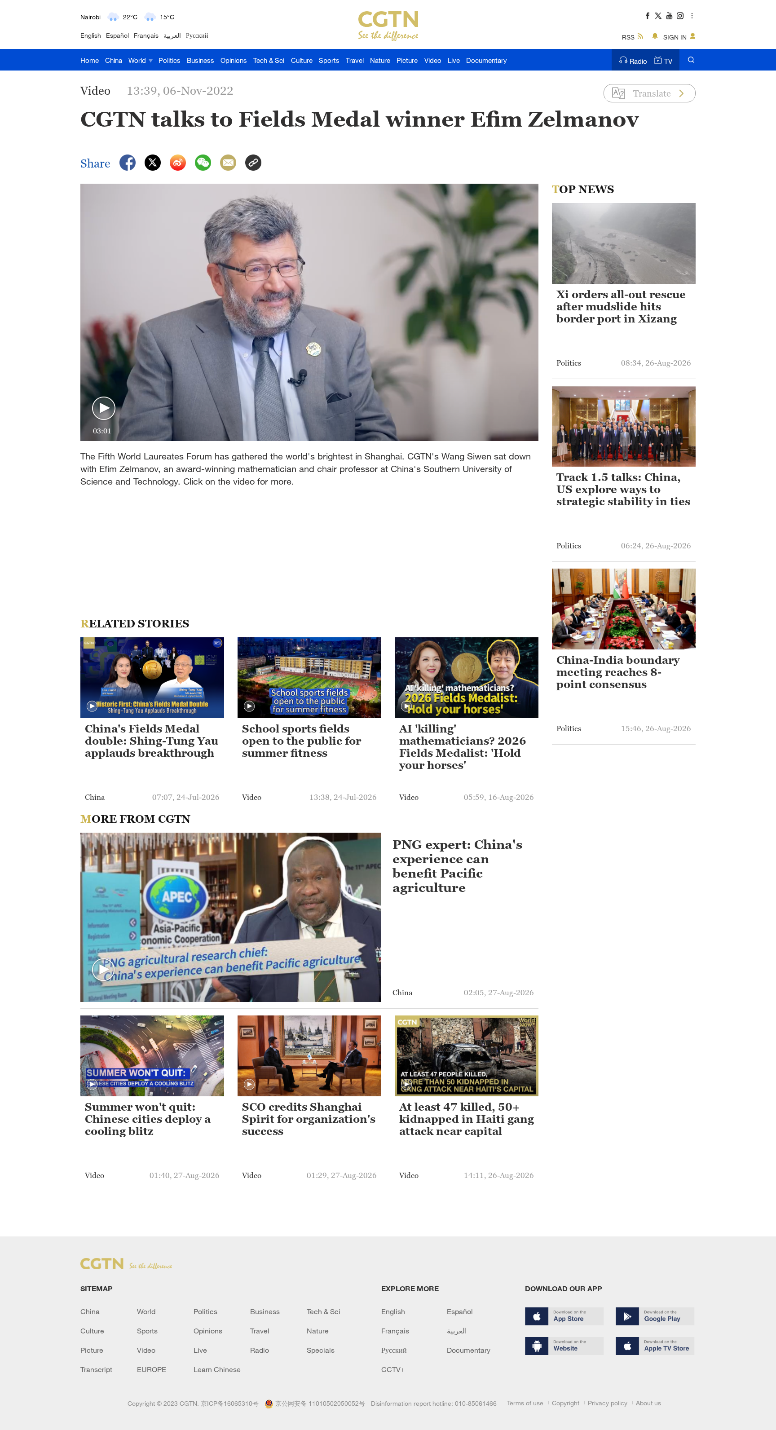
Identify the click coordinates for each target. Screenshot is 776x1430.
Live (454, 60)
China (113, 60)
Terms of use (525, 1403)
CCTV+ (393, 1369)
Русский (197, 35)
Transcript (96, 1369)
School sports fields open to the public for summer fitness (301, 741)
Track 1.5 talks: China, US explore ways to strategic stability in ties (623, 489)
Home (89, 60)
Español (117, 35)
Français (146, 35)
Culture (302, 60)
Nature (380, 60)
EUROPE (151, 1369)
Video (432, 60)
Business (200, 60)
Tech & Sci (268, 60)
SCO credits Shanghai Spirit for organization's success (308, 1119)
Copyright (565, 1403)
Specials (321, 1350)
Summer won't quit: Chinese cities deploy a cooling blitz (148, 1119)
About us (648, 1403)
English (90, 35)
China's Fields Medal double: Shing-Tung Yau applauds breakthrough (151, 741)
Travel (355, 60)
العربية (172, 35)
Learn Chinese (217, 1369)
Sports (329, 60)
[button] (103, 408)
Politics (170, 60)
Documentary (486, 60)
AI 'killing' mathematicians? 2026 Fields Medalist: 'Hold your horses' (462, 747)
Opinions (233, 60)
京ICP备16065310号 (230, 1403)
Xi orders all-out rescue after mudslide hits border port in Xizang (621, 306)
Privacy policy (607, 1403)
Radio (638, 61)
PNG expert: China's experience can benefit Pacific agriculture (457, 866)
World (138, 60)
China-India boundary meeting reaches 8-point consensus (617, 672)
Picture (407, 60)
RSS (628, 37)
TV (668, 61)
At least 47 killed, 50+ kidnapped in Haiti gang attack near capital (466, 1119)
